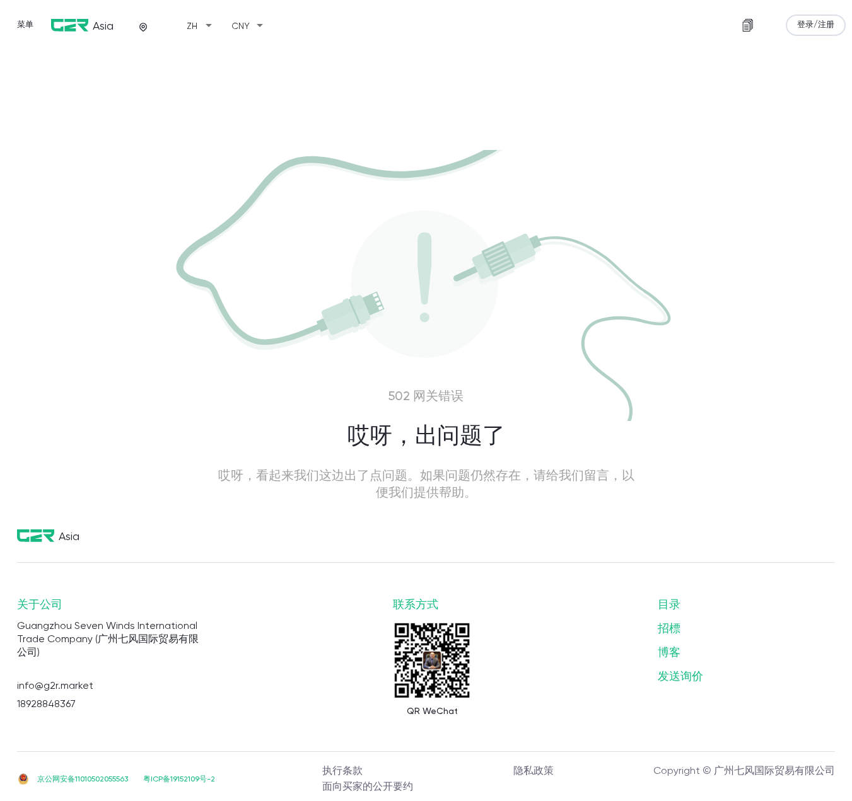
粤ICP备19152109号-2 (179, 779)
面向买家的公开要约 (367, 787)
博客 (669, 653)
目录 (669, 605)
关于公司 (39, 605)
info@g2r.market (55, 686)
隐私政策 (533, 771)
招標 (669, 629)
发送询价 (680, 677)
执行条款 (342, 771)
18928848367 (46, 705)
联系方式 (415, 605)
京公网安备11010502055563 (82, 779)
